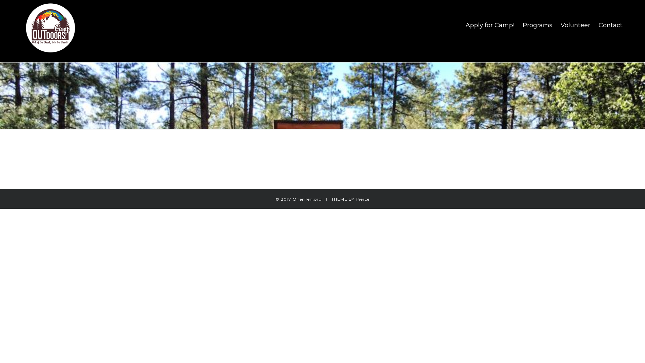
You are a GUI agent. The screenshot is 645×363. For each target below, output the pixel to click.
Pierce (363, 199)
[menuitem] (494, 25)
